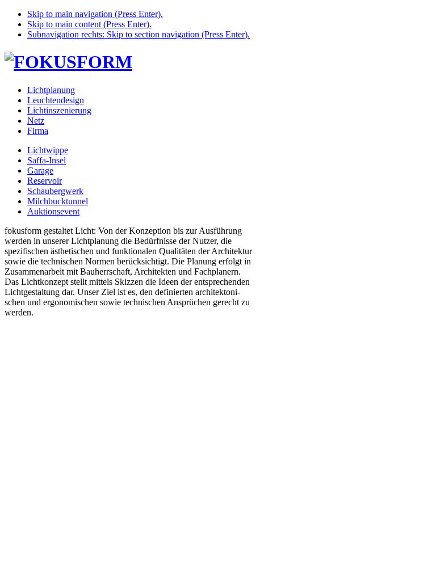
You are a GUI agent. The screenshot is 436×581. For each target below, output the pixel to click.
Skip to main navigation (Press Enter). (95, 14)
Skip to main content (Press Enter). (89, 24)
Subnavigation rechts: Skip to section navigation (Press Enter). (138, 34)
